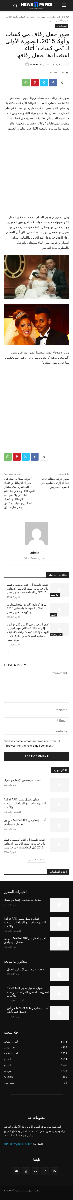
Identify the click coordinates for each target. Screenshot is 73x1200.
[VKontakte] (16, 1171)
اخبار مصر (55, 594)
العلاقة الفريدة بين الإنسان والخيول (23, 780)
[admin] (27, 64)
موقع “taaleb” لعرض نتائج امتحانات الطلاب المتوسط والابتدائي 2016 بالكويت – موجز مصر (26, 608)
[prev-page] (12, 651)
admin (34, 64)
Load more (38, 859)
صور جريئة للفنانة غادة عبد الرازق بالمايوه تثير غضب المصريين (55, 483)
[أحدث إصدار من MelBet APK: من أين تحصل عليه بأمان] (59, 825)
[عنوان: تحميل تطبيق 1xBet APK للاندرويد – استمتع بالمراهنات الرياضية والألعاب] (59, 804)
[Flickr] (35, 1171)
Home (65, 17)
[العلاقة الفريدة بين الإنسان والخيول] (59, 785)
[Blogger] (54, 1171)
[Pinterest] (35, 82)
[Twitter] (44, 82)
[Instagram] (26, 1171)
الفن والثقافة (53, 17)
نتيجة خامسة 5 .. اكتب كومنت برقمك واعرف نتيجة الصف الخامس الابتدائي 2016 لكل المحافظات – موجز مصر (27, 588)
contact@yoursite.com (18, 1144)
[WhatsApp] (26, 82)
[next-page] (6, 651)
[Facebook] (53, 82)
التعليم (53, 614)
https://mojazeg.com (34, 558)
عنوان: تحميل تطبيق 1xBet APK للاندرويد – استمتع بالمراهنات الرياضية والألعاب (25, 803)
